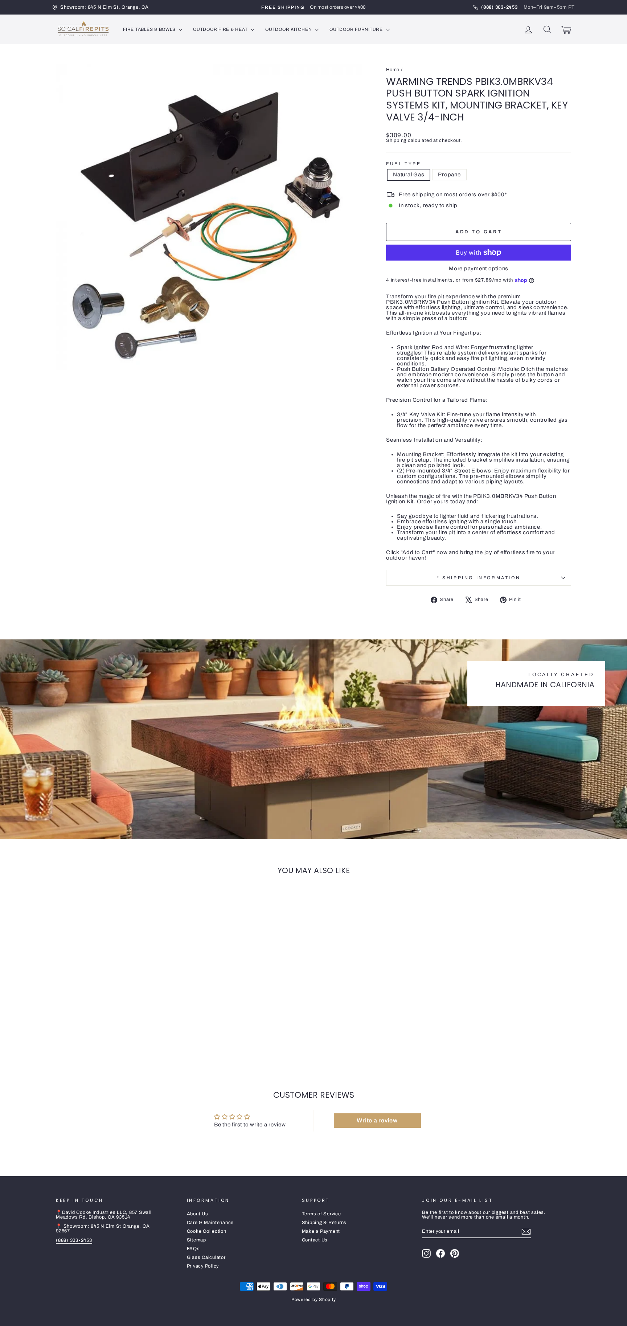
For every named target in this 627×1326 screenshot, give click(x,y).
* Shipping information (478, 577)
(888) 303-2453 (74, 1240)
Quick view (117, 1008)
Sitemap (196, 1240)
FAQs (193, 1248)
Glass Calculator (206, 1257)
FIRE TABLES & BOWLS (150, 29)
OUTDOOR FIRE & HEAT (221, 29)
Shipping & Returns (324, 1222)
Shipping (396, 140)
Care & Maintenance (210, 1222)
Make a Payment (321, 1231)
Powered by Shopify (313, 1299)
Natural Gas (408, 174)
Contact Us (315, 1240)
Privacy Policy (203, 1266)
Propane (449, 174)
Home (392, 69)
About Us (197, 1213)
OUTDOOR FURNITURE (356, 29)
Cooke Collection (206, 1231)
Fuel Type (403, 163)
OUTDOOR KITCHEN (289, 29)
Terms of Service (321, 1213)
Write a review (377, 1120)
